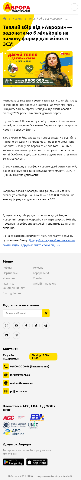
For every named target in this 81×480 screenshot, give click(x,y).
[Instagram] (6, 325)
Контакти (9, 278)
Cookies (38, 278)
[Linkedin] (6, 335)
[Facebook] (26, 325)
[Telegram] (46, 325)
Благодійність (12, 293)
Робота (7, 267)
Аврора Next (41, 273)
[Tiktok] (36, 325)
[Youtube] (16, 325)
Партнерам (10, 273)
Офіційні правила (44, 283)
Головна (38, 267)
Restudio (68, 476)
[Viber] (16, 335)
